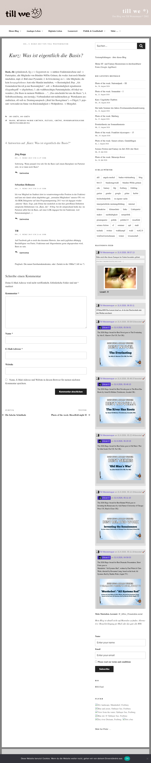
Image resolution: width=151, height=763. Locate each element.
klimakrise (101, 209)
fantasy (106, 188)
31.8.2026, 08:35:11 (126, 305)
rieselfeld (136, 219)
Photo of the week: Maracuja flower (110, 157)
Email (97, 649)
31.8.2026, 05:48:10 (122, 384)
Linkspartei (135, 209)
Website (9, 364)
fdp (114, 188)
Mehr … (114, 30)
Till (16, 230)
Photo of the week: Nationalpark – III (111, 83)
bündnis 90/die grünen (30, 120)
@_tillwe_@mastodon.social (130, 613)
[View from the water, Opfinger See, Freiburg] (115, 712)
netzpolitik (125, 214)
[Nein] (147, 758)
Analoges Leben (34, 30)
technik (100, 230)
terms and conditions (121, 661)
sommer (121, 225)
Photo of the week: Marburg (107, 116)
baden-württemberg (127, 177)
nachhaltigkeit (112, 214)
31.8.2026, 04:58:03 (122, 557)
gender (108, 193)
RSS (139, 623)
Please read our (114, 661)
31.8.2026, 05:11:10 (122, 498)
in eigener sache (121, 198)
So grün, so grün (19, 116)
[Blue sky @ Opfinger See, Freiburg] (111, 716)
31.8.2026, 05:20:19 (122, 441)
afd (98, 177)
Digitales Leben (55, 30)
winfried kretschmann (106, 235)
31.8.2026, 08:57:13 (126, 252)
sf (113, 225)
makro (99, 214)
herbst (135, 193)
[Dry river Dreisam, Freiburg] (108, 719)
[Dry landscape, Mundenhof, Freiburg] (112, 705)
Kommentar (12, 293)
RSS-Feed (99, 686)
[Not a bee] (128, 719)
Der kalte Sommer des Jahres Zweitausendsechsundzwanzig (120, 107)
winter (121, 235)
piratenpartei (102, 219)
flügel (49, 120)
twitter (109, 230)
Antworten (24, 173)
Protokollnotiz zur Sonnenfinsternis (110, 124)
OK (127, 758)
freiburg (123, 188)
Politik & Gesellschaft (93, 30)
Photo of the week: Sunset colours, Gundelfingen (115, 140)
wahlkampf (120, 230)
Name (9, 333)
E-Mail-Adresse (14, 348)
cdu (98, 188)
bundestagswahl (112, 182)
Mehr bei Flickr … (103, 729)
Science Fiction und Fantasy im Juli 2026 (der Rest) (117, 148)
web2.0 (140, 230)
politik (113, 219)
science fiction (103, 225)
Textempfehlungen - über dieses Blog (110, 57)
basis (12, 120)
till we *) (136, 10)
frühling (134, 188)
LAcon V (106, 327)
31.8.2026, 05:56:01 (122, 327)
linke (125, 209)
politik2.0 (124, 219)
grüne (58, 120)
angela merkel (109, 177)
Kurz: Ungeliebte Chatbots (106, 99)
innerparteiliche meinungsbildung (111, 203)
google (118, 193)
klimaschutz (114, 209)
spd (129, 225)
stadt (137, 225)
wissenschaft (133, 235)
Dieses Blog (14, 30)
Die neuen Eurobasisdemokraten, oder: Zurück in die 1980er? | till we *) (54, 264)
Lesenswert (73, 30)
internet (131, 203)
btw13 (99, 182)
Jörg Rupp (20, 154)
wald (131, 230)
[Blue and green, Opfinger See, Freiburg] (113, 708)
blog (140, 177)
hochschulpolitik (103, 198)
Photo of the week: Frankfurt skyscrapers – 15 (114, 132)
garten (99, 193)
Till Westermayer (58, 44)
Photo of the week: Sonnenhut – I (109, 91)
